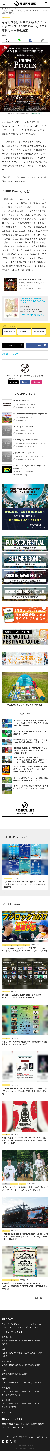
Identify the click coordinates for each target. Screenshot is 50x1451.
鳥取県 (24, 1391)
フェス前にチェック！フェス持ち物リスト (25, 704)
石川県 (24, 1365)
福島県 (4, 1344)
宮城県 (24, 1340)
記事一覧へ (39, 1298)
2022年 (34, 1424)
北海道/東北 (7, 1337)
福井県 (37, 1365)
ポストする (13, 345)
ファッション (36, 1323)
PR (6, 1184)
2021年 (41, 1424)
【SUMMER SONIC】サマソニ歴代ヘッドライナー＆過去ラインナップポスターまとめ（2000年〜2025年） (24, 884)
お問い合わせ (42, 1437)
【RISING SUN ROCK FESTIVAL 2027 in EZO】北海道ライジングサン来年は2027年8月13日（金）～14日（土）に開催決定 (25, 1236)
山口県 (31, 1391)
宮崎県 (18, 1403)
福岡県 (37, 1403)
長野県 (11, 1365)
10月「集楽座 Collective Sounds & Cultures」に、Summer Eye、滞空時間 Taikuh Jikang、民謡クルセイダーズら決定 (24, 1140)
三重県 (24, 1373)
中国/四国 (6, 1387)
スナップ (14, 1184)
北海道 (4, 1340)
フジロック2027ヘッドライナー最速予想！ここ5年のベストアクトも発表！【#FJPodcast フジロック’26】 (25, 949)
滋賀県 (31, 1382)
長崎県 (4, 1407)
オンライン (6, 1412)
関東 (4, 1349)
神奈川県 (12, 1352)
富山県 (31, 1365)
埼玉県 (26, 1352)
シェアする (37, 345)
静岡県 (4, 1373)
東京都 (4, 1352)
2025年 (12, 1424)
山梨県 (18, 1365)
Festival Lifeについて (9, 1437)
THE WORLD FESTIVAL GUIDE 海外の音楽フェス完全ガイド (33, 300)
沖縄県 (24, 1403)
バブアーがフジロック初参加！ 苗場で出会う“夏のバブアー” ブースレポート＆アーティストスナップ (25, 1188)
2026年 (5, 1424)
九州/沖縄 (6, 1400)
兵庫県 (18, 1382)
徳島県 (37, 1391)
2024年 (19, 1424)
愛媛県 (11, 1394)
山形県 (37, 1340)
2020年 (6, 1427)
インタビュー (15, 1323)
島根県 (18, 1391)
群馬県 (39, 1352)
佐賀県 (4, 1403)
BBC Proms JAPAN (11, 354)
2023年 (26, 1424)
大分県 (11, 1403)
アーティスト (17, 1327)
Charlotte (31, 1448)
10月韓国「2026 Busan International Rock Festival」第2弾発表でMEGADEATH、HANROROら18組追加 (24, 1286)
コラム (8, 878)
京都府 (11, 1382)
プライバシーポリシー (27, 1437)
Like (26, 382)
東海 (4, 1370)
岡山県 (11, 1391)
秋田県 (31, 1340)
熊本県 (31, 1403)
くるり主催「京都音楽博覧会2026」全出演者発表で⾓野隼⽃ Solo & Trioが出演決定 (24, 1042)
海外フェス (14, 1280)
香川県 (4, 1394)
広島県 (4, 1391)
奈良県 (24, 1382)
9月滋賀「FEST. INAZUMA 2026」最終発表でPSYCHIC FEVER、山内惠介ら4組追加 (21, 996)
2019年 (13, 1427)
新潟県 (4, 1365)
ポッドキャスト (16, 945)
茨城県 (32, 1352)
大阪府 (4, 1382)
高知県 (18, 1394)
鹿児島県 (12, 1407)
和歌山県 (38, 1382)
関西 (4, 1379)
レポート (26, 945)
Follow (14, 382)
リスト (35, 1327)
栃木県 (4, 1356)
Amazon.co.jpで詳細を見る (32, 314)
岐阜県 (18, 1373)
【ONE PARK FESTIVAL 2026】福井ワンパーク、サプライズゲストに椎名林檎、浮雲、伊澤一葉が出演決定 (24, 1091)
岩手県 (18, 1340)
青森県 (11, 1340)
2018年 (20, 1427)
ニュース (11, 9)
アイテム (28, 1327)
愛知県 (11, 1373)
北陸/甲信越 (7, 1361)
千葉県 (19, 1352)
